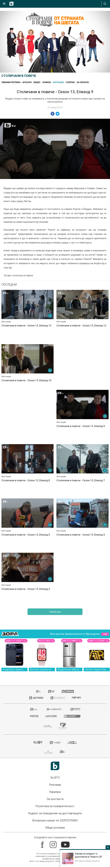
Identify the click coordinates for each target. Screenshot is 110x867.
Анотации (58, 82)
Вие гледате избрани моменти (87, 861)
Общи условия (55, 827)
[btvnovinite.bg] (54, 709)
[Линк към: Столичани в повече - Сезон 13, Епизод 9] (82, 415)
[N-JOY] (38, 742)
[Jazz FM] (72, 742)
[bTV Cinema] (68, 691)
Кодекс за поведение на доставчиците (55, 813)
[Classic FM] (48, 752)
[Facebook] (42, 843)
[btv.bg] (39, 691)
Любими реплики (10, 82)
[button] (103, 146)
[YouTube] (66, 843)
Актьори (27, 82)
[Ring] (76, 698)
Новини (46, 82)
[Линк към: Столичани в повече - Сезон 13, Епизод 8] (27, 470)
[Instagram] (53, 843)
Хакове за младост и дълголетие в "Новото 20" (88, 855)
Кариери (55, 792)
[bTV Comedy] (51, 691)
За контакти (55, 799)
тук (105, 634)
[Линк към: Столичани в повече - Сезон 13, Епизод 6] (27, 524)
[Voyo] (34, 716)
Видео (37, 82)
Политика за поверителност (55, 806)
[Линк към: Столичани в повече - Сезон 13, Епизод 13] (27, 315)
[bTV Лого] (55, 766)
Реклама (55, 784)
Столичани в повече (18, 76)
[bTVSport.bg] (72, 716)
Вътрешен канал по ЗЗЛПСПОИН (55, 820)
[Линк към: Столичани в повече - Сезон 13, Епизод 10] (27, 370)
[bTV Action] (36, 697)
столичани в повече (22, 275)
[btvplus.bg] (33, 709)
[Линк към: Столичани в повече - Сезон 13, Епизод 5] (82, 524)
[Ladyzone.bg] (51, 716)
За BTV (55, 777)
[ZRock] (62, 751)
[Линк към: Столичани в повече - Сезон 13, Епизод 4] (27, 578)
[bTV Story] (57, 697)
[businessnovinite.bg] (75, 709)
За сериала (83, 82)
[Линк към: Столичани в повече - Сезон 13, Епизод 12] (82, 315)
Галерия (70, 82)
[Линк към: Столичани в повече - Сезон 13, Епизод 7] (82, 470)
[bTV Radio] (55, 742)
